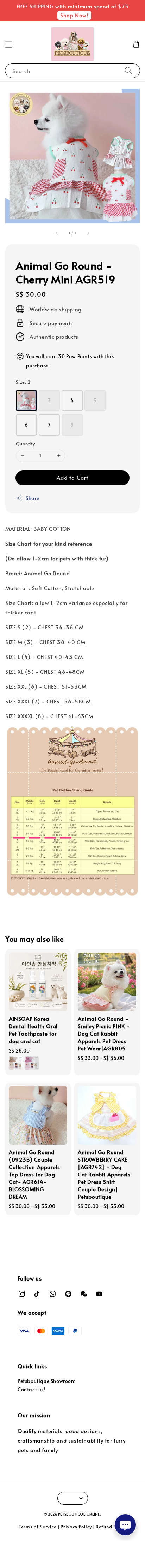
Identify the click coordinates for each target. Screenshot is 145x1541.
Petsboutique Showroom (47, 1381)
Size (23, 382)
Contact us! (31, 1389)
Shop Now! (74, 15)
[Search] (128, 70)
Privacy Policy (76, 1526)
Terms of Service (38, 1526)
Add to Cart (72, 477)
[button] (9, 44)
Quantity (25, 443)
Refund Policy (111, 1526)
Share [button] (32, 498)
